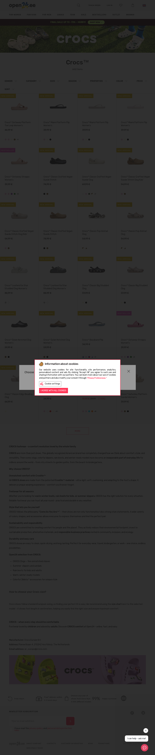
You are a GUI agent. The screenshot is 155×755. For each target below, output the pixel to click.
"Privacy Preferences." (97, 378)
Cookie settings (52, 383)
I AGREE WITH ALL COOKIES (53, 390)
